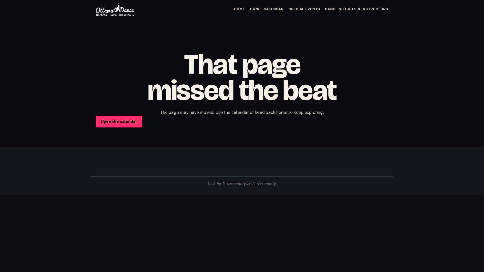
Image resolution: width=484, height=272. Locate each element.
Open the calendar (119, 121)
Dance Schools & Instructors (356, 9)
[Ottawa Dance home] (115, 9)
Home (239, 9)
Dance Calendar (267, 9)
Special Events (304, 9)
